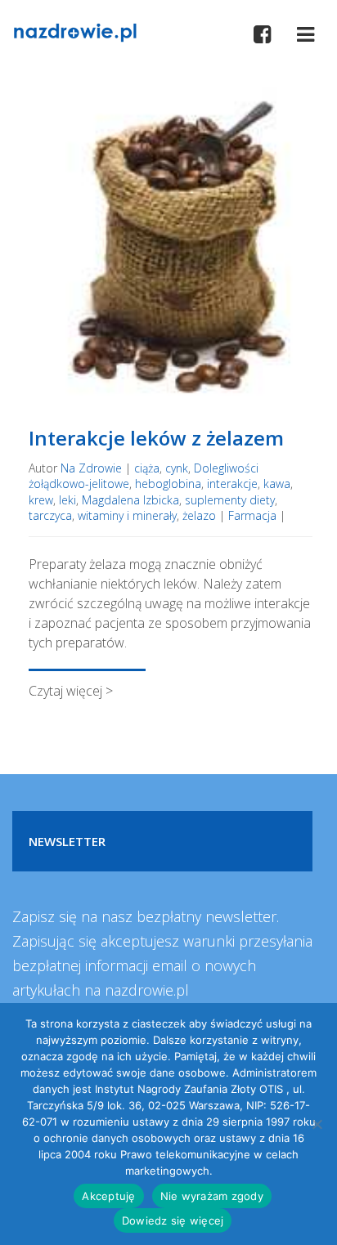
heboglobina (168, 483)
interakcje (232, 483)
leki (67, 500)
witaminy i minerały (127, 515)
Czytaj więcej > (71, 691)
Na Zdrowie (91, 468)
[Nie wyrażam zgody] (316, 1124)
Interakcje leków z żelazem (156, 437)
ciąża (147, 468)
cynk (176, 468)
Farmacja (252, 515)
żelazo (199, 515)
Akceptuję (108, 1195)
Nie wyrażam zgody (211, 1195)
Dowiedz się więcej (173, 1220)
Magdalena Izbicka (130, 500)
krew (41, 500)
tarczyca (50, 515)
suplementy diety (230, 500)
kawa (276, 483)
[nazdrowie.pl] (74, 31)
